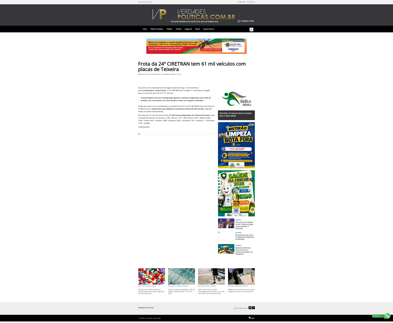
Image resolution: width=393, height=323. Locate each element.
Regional (188, 29)
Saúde (154, 286)
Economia (178, 286)
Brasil (197, 29)
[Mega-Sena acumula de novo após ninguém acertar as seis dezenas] (241, 276)
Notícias (148, 286)
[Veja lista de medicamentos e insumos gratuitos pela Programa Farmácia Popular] (151, 276)
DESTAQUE (141, 286)
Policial (178, 29)
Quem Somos (208, 29)
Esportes (238, 220)
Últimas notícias (157, 29)
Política (169, 29)
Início (145, 29)
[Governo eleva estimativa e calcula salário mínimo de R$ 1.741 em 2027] (181, 276)
